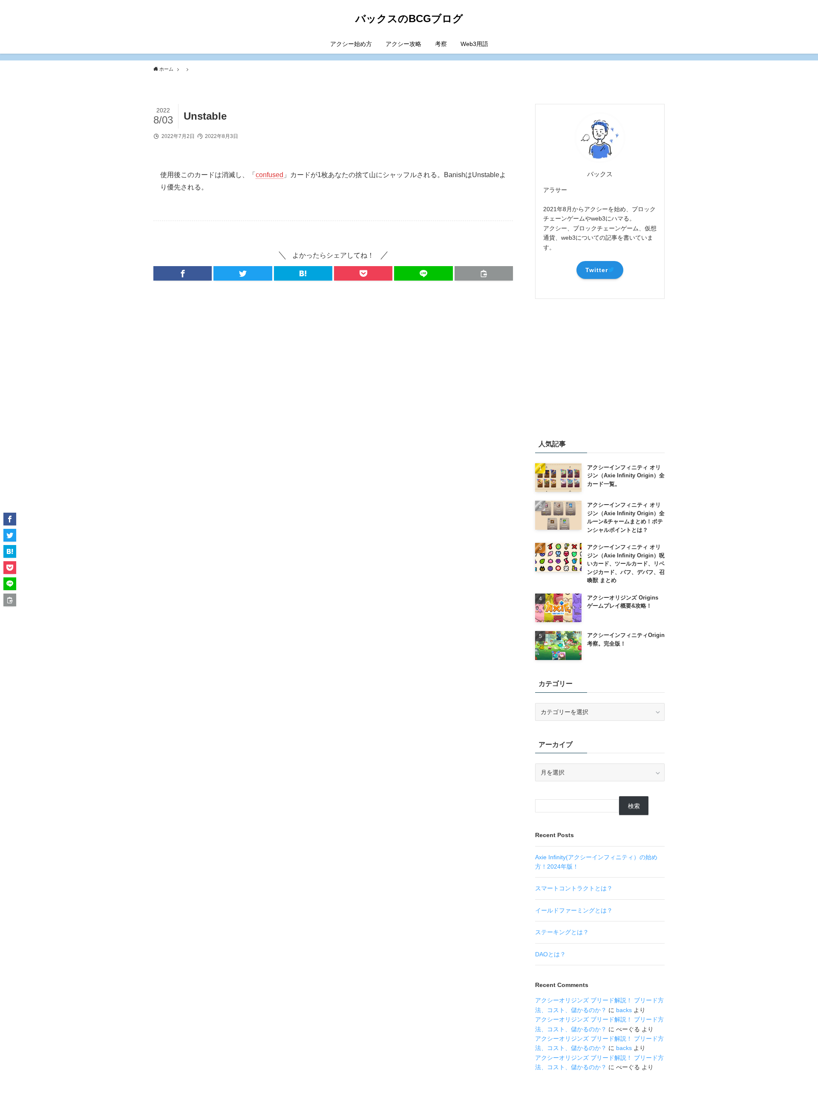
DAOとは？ (550, 954)
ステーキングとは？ (562, 932)
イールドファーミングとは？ (574, 910)
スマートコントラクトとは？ (574, 888)
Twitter (596, 270)
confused (269, 174)
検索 (634, 806)
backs (624, 1010)
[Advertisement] (600, 367)
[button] (182, 273)
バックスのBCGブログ (409, 19)
